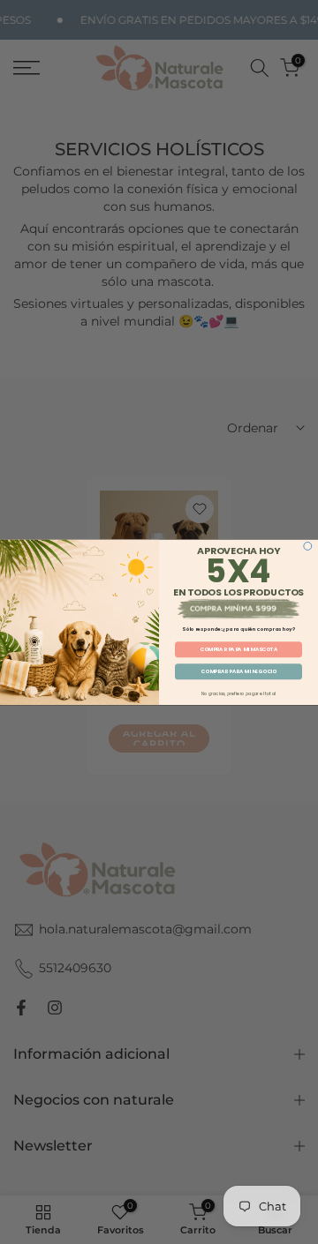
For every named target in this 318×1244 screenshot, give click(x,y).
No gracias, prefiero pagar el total (238, 693)
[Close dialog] (308, 546)
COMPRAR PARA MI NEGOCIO (238, 671)
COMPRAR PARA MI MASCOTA (238, 648)
